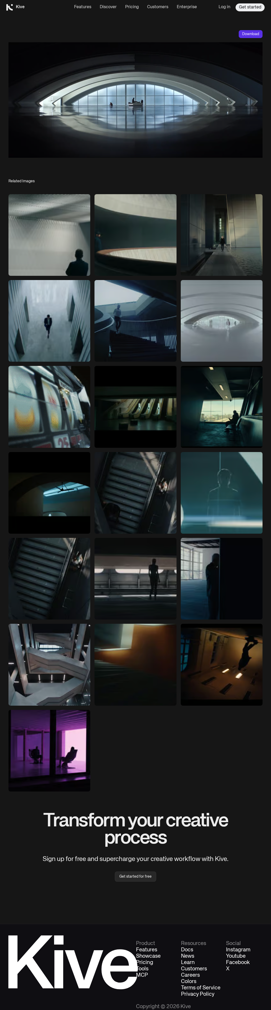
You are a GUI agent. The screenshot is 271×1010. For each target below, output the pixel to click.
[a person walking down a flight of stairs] (135, 493)
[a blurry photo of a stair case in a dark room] (135, 664)
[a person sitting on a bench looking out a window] (222, 407)
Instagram (238, 950)
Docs (187, 950)
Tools (142, 969)
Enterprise (187, 7)
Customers (157, 7)
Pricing (132, 7)
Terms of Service (200, 988)
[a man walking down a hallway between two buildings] (222, 235)
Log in (224, 7)
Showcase (148, 956)
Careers (190, 975)
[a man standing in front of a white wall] (49, 235)
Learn (188, 962)
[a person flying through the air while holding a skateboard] (222, 664)
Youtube (236, 956)
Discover (108, 7)
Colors (188, 981)
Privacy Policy (197, 994)
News (187, 956)
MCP (142, 975)
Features (82, 7)
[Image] (135, 235)
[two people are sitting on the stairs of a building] (49, 579)
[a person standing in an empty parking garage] (135, 579)
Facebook (238, 962)
